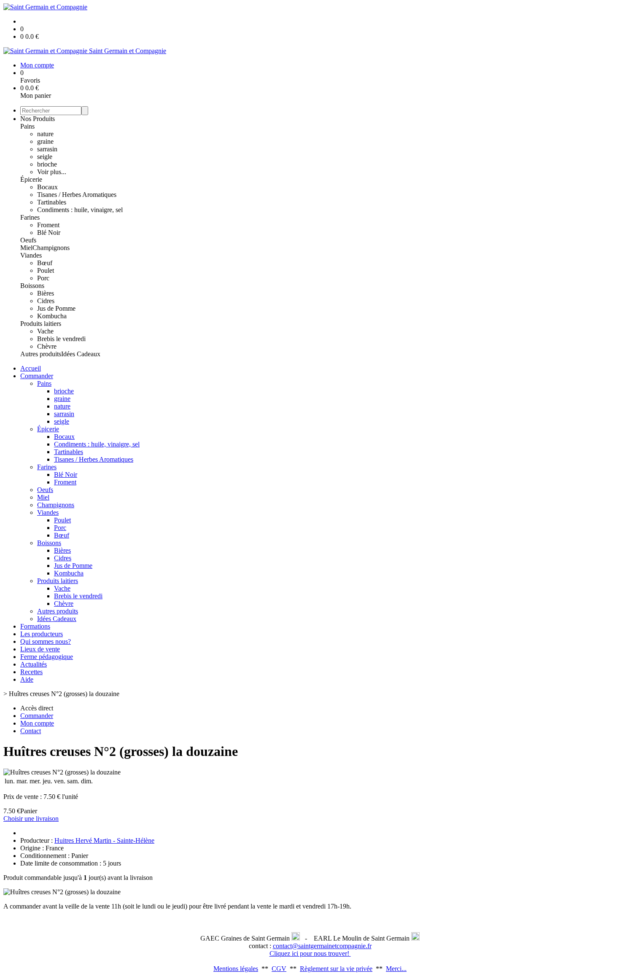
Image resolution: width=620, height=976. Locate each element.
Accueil (30, 368)
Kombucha (52, 316)
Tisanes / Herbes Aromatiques (76, 194)
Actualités (33, 664)
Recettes (31, 671)
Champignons (51, 247)
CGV (279, 968)
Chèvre (47, 346)
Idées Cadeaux (80, 354)
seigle (44, 156)
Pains (27, 126)
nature (45, 133)
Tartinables (51, 202)
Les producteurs (41, 633)
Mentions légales (235, 968)
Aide (26, 679)
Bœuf (44, 262)
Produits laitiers (40, 323)
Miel (26, 247)
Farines (30, 217)
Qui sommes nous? (45, 641)
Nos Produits (37, 118)
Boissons (32, 285)
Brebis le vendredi (61, 338)
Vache (45, 331)
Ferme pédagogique (46, 656)
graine (45, 141)
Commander (36, 375)
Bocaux (47, 187)
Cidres (45, 300)
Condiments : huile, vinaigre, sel (80, 209)
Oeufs (28, 240)
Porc (43, 278)
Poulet (45, 270)
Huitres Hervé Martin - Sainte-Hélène (104, 840)
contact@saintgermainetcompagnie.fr (322, 945)
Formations (35, 626)
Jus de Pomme (56, 308)
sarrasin (47, 149)
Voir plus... (51, 171)
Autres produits (40, 354)
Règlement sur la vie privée (336, 968)
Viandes (31, 255)
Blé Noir (48, 232)
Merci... (396, 968)
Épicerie (31, 179)
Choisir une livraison (31, 818)
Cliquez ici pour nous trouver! (310, 953)
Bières (45, 293)
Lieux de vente (40, 649)
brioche (47, 164)
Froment (48, 225)
